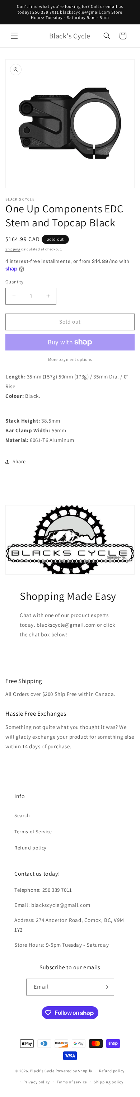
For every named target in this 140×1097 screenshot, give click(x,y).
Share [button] (19, 461)
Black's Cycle (42, 1070)
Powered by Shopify (74, 1070)
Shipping (12, 249)
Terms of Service (33, 831)
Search (22, 815)
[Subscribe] (106, 987)
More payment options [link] (70, 359)
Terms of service (72, 1081)
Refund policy (30, 847)
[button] (14, 36)
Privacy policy (36, 1081)
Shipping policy (108, 1081)
